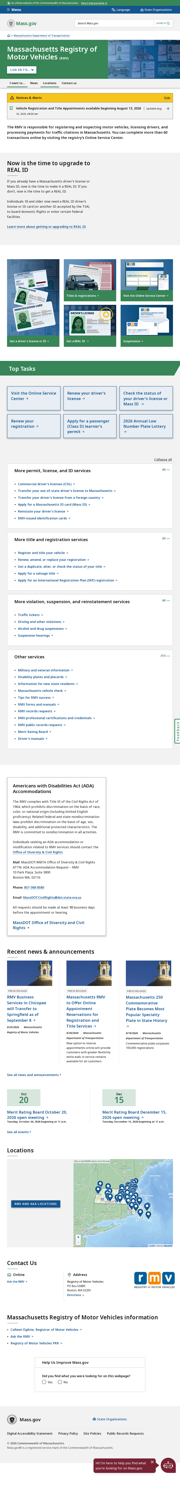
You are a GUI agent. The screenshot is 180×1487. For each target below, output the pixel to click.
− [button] (78, 1242)
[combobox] (124, 23)
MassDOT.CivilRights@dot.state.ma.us (52, 897)
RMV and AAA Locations (36, 1204)
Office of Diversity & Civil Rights (38, 852)
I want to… (17, 83)
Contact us (69, 83)
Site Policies (92, 1433)
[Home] (9, 35)
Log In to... (20, 70)
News (34, 83)
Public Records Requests (125, 1433)
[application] (123, 1203)
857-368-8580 (34, 887)
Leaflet (152, 1245)
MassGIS (168, 1245)
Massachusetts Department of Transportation (42, 35)
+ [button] (78, 1237)
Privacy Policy (68, 1433)
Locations (49, 83)
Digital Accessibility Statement (30, 1433)
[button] (108, 1187)
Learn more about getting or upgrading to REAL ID (46, 226)
